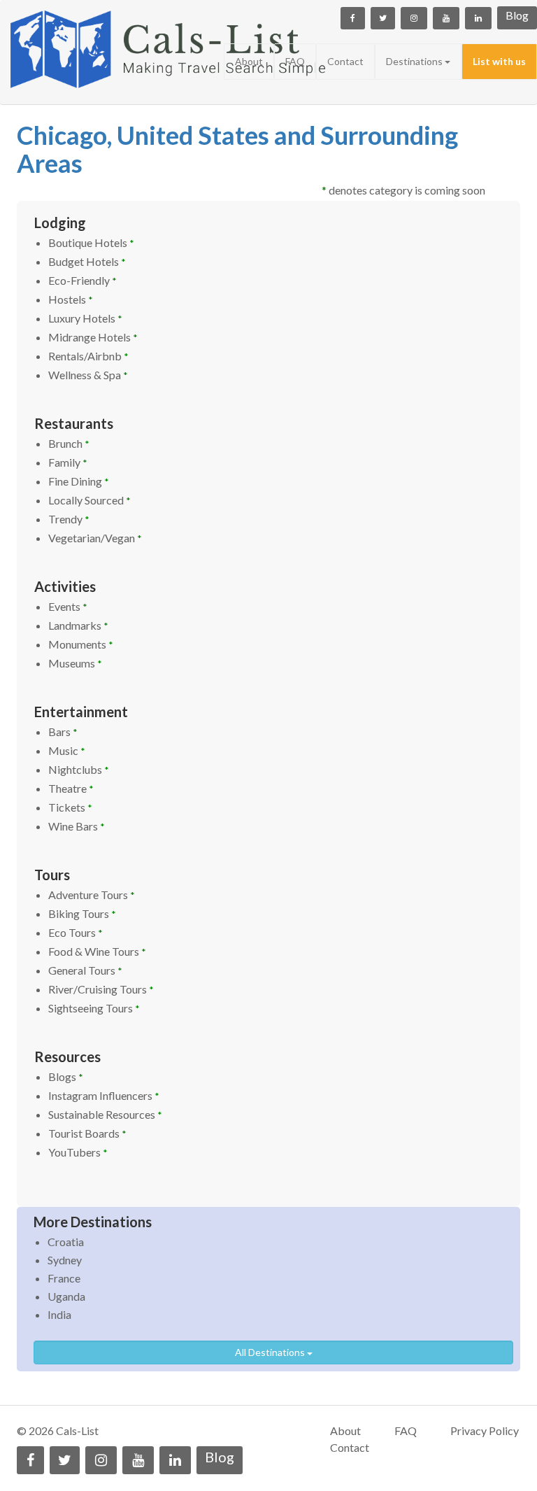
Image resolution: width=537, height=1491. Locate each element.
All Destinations (271, 1352)
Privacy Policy (484, 1430)
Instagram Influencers (103, 1095)
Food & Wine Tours (97, 951)
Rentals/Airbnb (88, 355)
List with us (499, 61)
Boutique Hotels (91, 242)
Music (66, 750)
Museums (75, 663)
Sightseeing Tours (94, 1008)
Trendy (69, 518)
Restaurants (73, 423)
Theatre (71, 788)
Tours (52, 874)
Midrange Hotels (93, 337)
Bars (63, 731)
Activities (65, 586)
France (64, 1278)
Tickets (70, 807)
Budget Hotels (87, 261)
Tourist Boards (87, 1133)
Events (67, 606)
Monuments (80, 644)
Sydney (65, 1259)
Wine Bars (76, 826)
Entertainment (81, 711)
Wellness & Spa (88, 374)
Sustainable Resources (105, 1114)
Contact (345, 61)
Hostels (70, 299)
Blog (517, 15)
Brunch (69, 443)
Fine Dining (78, 481)
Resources (67, 1056)
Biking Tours (82, 913)
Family (67, 462)
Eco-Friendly (82, 280)
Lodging (60, 222)
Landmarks (78, 625)
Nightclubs (78, 769)
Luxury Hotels (85, 318)
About (249, 61)
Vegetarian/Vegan (95, 537)
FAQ (295, 61)
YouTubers (78, 1152)
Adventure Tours (91, 894)
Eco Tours (75, 932)
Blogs (65, 1076)
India (59, 1314)
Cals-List (77, 1430)
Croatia (66, 1241)
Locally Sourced (89, 500)
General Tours (85, 970)
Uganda (66, 1296)
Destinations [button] (415, 61)
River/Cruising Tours (101, 989)
